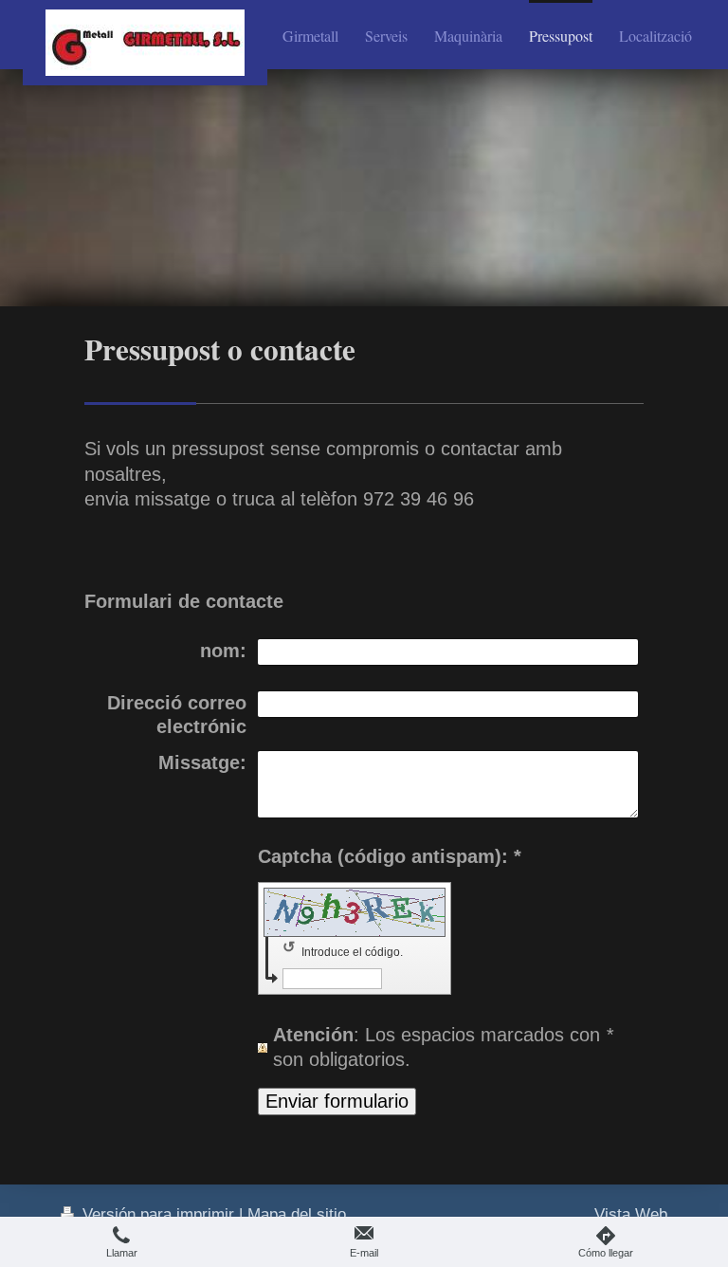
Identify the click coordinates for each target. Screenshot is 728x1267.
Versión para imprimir (158, 1214)
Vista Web (630, 1214)
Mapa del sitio (296, 1214)
